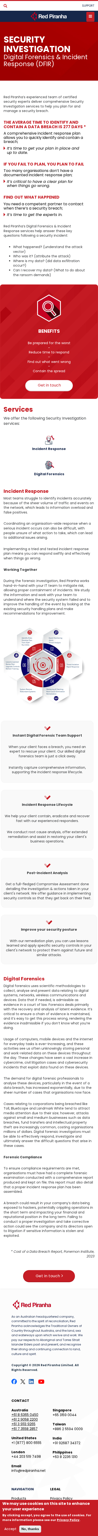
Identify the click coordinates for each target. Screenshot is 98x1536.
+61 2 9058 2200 (24, 1419)
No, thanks (30, 1529)
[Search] (5, 6)
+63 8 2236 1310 (65, 1456)
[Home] (49, 16)
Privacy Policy (61, 1498)
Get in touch (49, 385)
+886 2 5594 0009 (68, 1429)
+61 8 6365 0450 (24, 1414)
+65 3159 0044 (65, 1415)
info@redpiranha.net (28, 1470)
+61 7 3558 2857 (24, 1428)
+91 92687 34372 (66, 1443)
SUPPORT (88, 6)
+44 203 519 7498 (26, 1456)
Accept (10, 1529)
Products (18, 1498)
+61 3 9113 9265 (23, 1424)
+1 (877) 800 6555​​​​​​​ (26, 1442)
